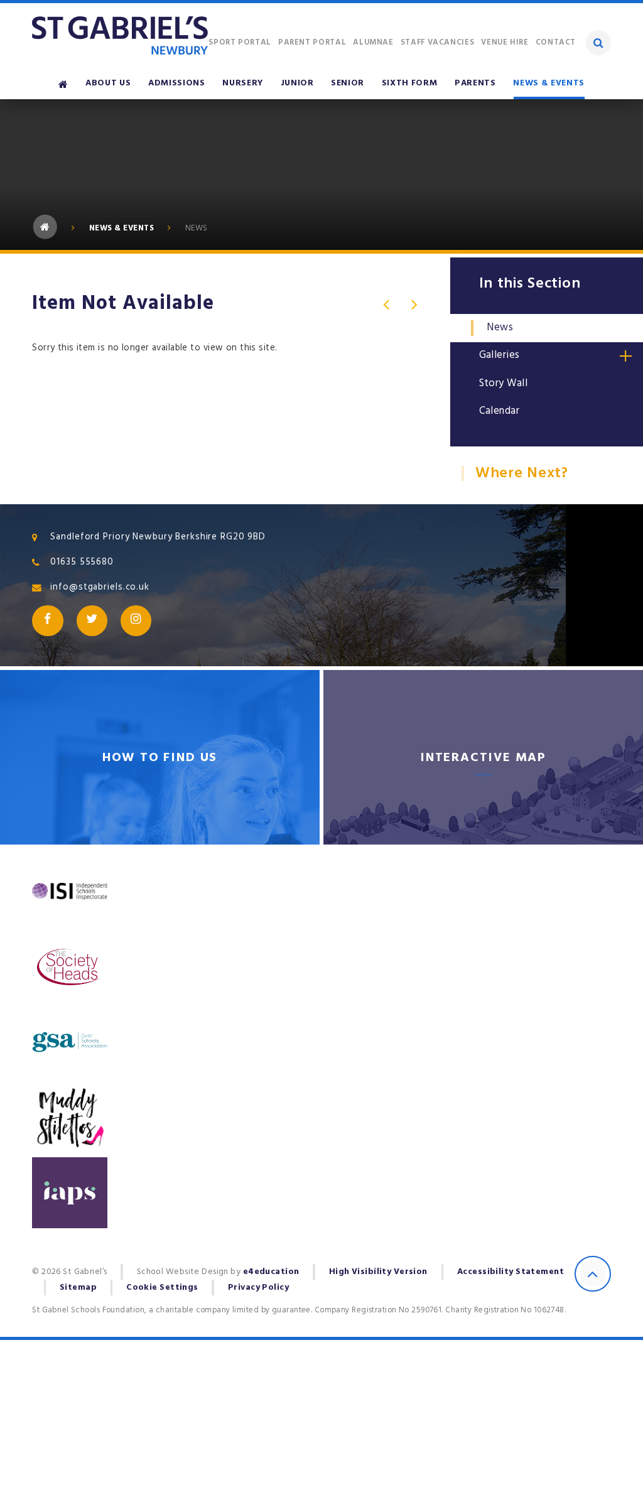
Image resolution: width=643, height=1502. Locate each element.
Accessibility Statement (510, 1271)
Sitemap (78, 1287)
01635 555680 (82, 562)
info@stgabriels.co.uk (99, 587)
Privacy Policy (258, 1287)
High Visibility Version (378, 1271)
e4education (271, 1271)
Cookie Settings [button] (162, 1287)
